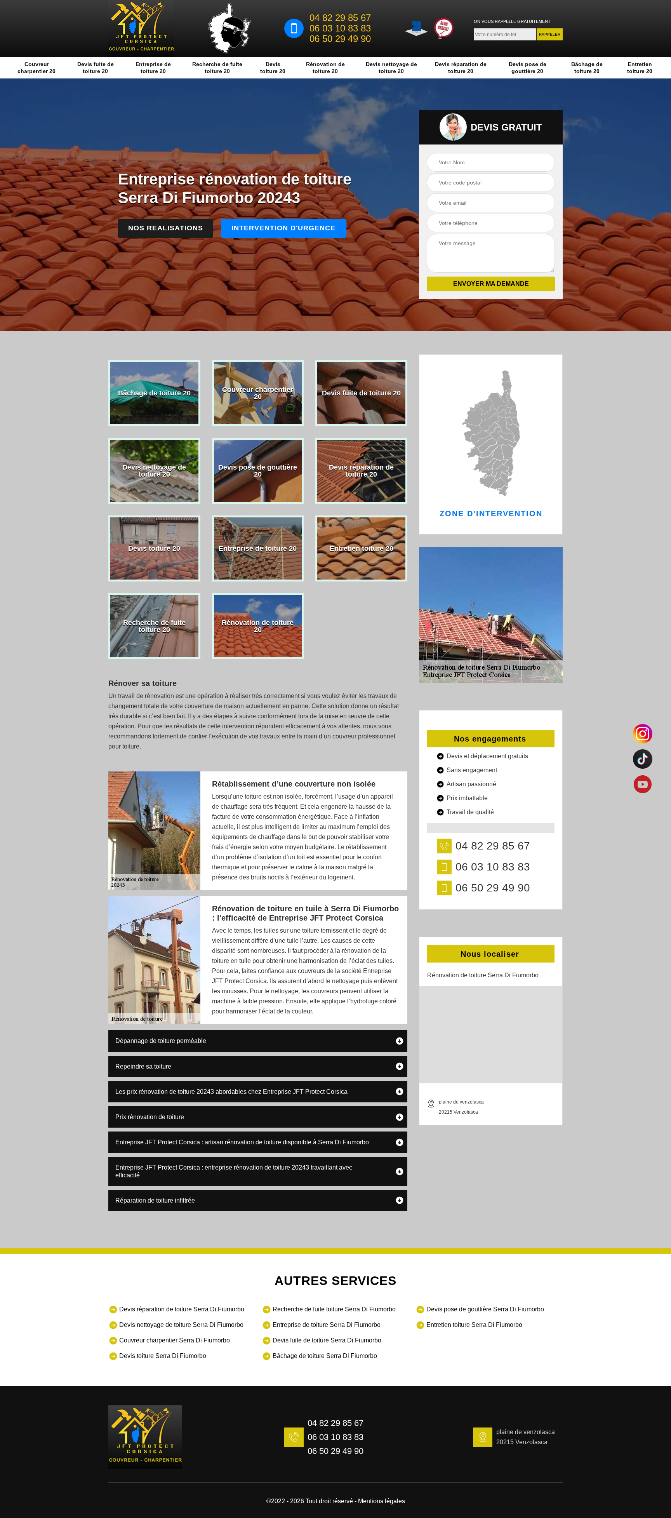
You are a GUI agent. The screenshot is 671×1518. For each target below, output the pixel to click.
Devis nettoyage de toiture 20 (391, 67)
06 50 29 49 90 (340, 39)
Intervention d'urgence (283, 228)
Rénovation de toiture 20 (325, 67)
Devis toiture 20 (272, 67)
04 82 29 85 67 (340, 18)
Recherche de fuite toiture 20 (217, 67)
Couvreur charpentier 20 (36, 67)
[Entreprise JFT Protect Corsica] (141, 28)
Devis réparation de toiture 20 (461, 67)
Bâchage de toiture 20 (587, 67)
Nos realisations (165, 228)
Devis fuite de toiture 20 (95, 67)
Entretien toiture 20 (639, 67)
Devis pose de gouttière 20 (527, 67)
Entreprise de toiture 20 (153, 67)
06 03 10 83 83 (340, 28)
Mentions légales (381, 1501)
